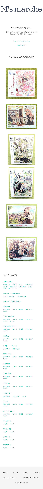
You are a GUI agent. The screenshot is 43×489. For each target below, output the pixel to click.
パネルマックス (21, 296)
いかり (15, 288)
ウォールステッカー (9, 326)
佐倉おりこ (6, 284)
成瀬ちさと (13, 286)
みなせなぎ (29, 284)
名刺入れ (6, 336)
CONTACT (36, 472)
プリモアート (7, 445)
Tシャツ (5, 401)
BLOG (25, 472)
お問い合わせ (21, 45)
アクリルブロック (8, 316)
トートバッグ (7, 373)
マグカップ (6, 393)
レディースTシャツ (9, 411)
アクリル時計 (7, 429)
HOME (5, 472)
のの (30, 286)
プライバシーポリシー (10, 478)
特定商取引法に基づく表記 (31, 478)
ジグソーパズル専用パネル (11, 293)
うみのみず (6, 288)
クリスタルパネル (8, 296)
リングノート (7, 421)
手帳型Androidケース (10, 346)
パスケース (6, 306)
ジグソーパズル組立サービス (12, 301)
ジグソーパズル (8, 281)
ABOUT (15, 472)
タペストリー (7, 437)
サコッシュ (6, 383)
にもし (21, 284)
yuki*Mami (22, 286)
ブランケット (7, 354)
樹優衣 (15, 284)
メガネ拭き (6, 363)
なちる (5, 286)
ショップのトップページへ (21, 41)
